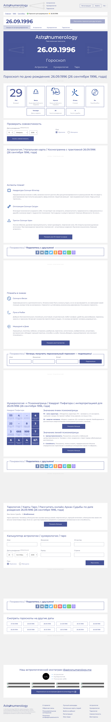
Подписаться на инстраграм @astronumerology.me (55, 691)
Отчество (78, 540)
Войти (97, 6)
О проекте (46, 705)
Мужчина (61, 132)
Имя (11, 357)
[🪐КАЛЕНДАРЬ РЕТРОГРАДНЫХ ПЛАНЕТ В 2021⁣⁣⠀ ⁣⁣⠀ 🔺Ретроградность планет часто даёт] (67, 687)
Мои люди (67, 717)
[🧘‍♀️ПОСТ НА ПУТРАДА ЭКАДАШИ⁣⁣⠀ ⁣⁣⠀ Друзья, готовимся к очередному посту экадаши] (43, 687)
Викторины (94, 717)
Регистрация (86, 6)
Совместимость (95, 714)
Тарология (50, 8)
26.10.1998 (63, 629)
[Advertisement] (55, 170)
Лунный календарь (70, 705)
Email (58, 357)
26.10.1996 (80, 624)
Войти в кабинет (69, 711)
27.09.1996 (14, 624)
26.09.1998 (30, 629)
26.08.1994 (80, 629)
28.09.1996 (47, 624)
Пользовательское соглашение (49, 711)
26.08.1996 (96, 624)
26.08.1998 (96, 629)
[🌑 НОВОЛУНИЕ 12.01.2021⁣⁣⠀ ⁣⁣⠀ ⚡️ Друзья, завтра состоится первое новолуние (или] (92, 687)
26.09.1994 (14, 629)
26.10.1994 (47, 629)
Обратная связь (48, 708)
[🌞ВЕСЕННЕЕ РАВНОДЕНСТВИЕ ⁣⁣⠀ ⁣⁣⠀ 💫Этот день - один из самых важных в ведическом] (18, 683)
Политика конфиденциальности (50, 716)
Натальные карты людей (72, 708)
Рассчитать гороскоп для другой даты (87, 21)
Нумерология (51, 6)
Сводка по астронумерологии (17, 27)
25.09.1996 (30, 624)
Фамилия (36, 357)
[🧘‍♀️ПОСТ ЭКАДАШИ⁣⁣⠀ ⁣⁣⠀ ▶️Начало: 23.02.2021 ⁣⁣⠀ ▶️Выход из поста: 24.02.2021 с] (67, 683)
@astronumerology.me (77, 669)
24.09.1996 (63, 624)
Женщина (74, 132)
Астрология (50, 3)
